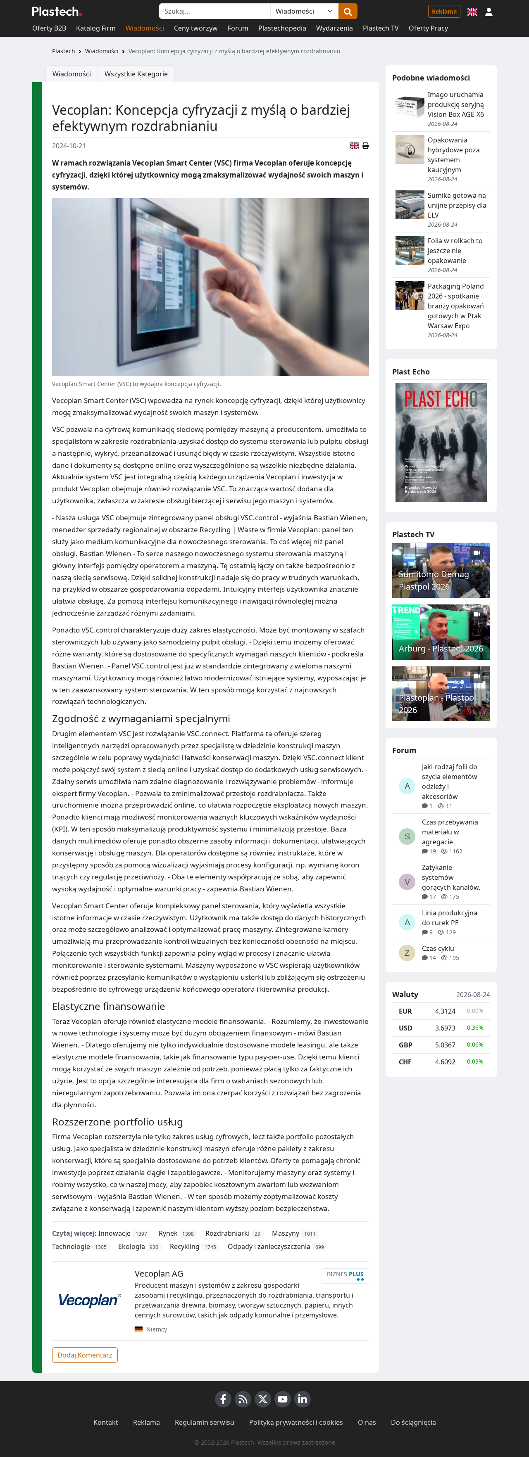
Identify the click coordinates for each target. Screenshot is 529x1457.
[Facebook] (223, 1399)
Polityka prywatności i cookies (296, 1422)
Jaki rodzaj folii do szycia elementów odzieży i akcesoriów (449, 781)
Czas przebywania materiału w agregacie (450, 831)
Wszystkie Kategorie (136, 73)
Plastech (63, 51)
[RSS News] (243, 1399)
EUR (405, 1011)
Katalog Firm (96, 28)
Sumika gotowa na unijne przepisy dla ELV (457, 205)
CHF (405, 1061)
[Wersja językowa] (472, 11)
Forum (238, 28)
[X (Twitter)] (263, 1399)
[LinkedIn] (302, 1399)
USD (405, 1028)
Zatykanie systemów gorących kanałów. (451, 877)
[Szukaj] (347, 11)
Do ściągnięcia (413, 1422)
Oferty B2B (49, 28)
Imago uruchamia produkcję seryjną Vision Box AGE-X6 (456, 104)
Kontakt (105, 1422)
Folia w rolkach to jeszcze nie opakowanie (455, 250)
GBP (405, 1045)
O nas (367, 1422)
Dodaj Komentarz (84, 1355)
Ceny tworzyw (196, 28)
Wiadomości (145, 28)
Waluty (405, 994)
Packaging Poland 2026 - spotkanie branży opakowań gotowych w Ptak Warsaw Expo (456, 306)
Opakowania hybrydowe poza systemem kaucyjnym (454, 154)
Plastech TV (381, 28)
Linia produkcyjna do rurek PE (449, 917)
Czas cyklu (438, 948)
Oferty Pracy (428, 28)
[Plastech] (57, 11)
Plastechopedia (282, 28)
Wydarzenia (334, 28)
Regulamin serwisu (204, 1422)
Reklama (444, 11)
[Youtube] (282, 1399)
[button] (489, 11)
